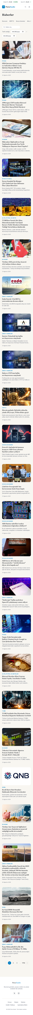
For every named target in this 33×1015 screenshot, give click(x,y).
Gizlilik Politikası (10, 1005)
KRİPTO (11, 21)
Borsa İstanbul (20, 21)
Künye (10, 1002)
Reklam (23, 1002)
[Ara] (25, 6)
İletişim (16, 1002)
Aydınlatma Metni (22, 1005)
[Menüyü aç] (29, 6)
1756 (23, 963)
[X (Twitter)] (14, 993)
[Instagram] (18, 993)
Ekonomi (4, 21)
